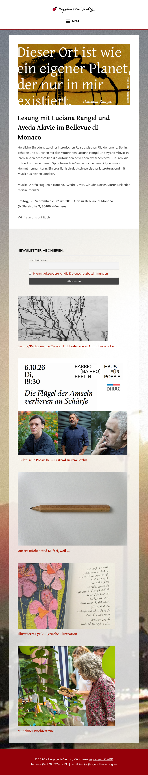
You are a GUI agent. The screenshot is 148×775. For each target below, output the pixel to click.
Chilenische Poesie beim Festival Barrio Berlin (52, 459)
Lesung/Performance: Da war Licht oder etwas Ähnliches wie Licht (68, 346)
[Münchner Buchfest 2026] (66, 722)
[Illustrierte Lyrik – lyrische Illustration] (66, 625)
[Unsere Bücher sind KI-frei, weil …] (72, 542)
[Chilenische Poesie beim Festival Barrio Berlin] (72, 451)
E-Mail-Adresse (38, 260)
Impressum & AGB (101, 759)
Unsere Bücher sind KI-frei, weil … (44, 550)
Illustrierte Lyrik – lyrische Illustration (47, 633)
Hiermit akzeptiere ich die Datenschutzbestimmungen (70, 273)
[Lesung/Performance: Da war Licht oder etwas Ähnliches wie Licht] (63, 338)
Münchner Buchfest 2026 (36, 730)
